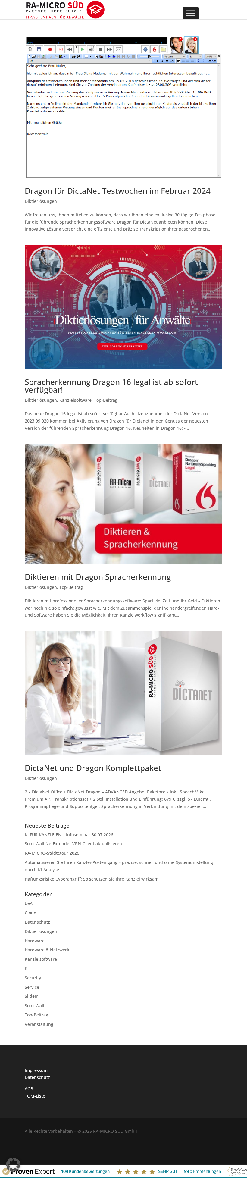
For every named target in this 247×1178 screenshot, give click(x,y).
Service (32, 987)
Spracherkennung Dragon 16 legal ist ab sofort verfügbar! (111, 385)
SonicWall (34, 1005)
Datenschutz (37, 922)
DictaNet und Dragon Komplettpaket (93, 767)
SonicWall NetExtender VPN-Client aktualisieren (73, 844)
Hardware (35, 941)
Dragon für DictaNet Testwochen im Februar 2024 (118, 190)
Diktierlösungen (41, 201)
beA (29, 903)
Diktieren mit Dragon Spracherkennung (98, 576)
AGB (29, 1089)
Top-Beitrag (105, 400)
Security (33, 978)
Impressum (36, 1070)
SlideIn (32, 996)
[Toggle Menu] (190, 13)
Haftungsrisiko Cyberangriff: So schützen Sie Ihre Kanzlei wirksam (91, 879)
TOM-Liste (35, 1096)
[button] (13, 1164)
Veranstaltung (39, 1024)
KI (27, 968)
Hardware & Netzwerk (47, 950)
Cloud (30, 913)
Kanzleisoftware (75, 400)
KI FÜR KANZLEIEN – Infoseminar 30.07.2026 (69, 834)
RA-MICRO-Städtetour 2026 (52, 853)
